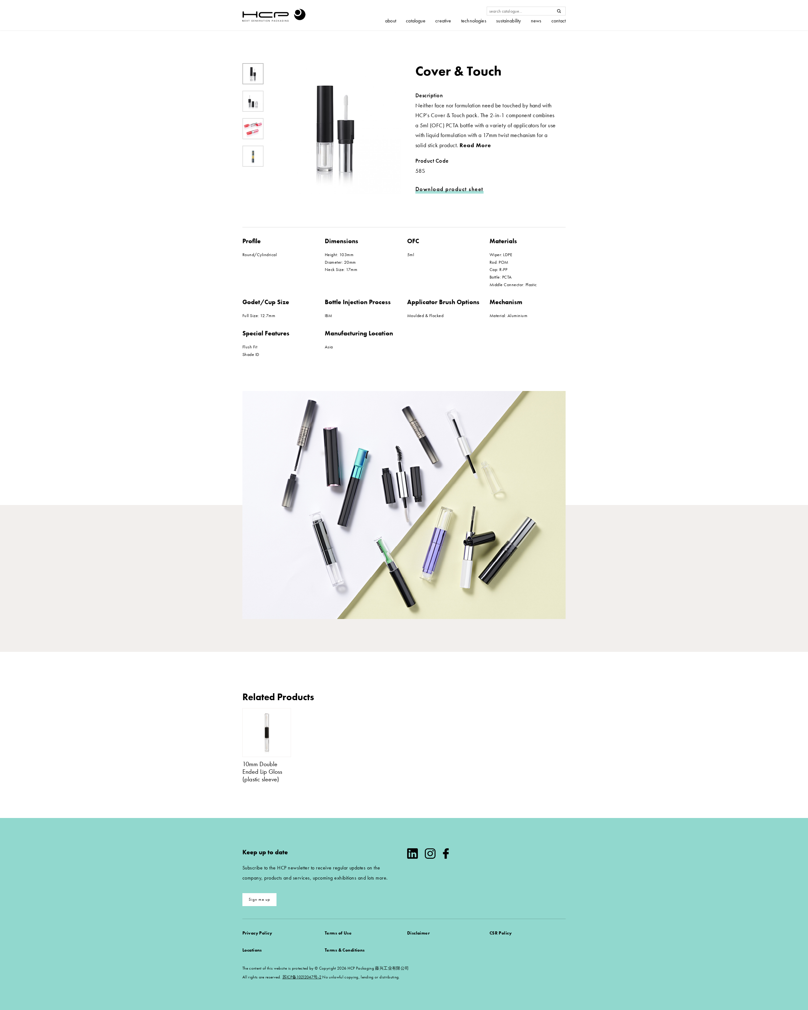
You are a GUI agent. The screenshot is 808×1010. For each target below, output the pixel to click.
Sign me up (259, 899)
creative (443, 21)
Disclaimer (418, 933)
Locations (252, 950)
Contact (558, 21)
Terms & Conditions (345, 950)
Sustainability (508, 21)
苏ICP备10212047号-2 (301, 977)
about (390, 21)
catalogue (415, 21)
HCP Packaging (274, 15)
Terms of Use (338, 933)
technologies (473, 21)
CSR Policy (501, 933)
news (536, 21)
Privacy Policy (257, 933)
